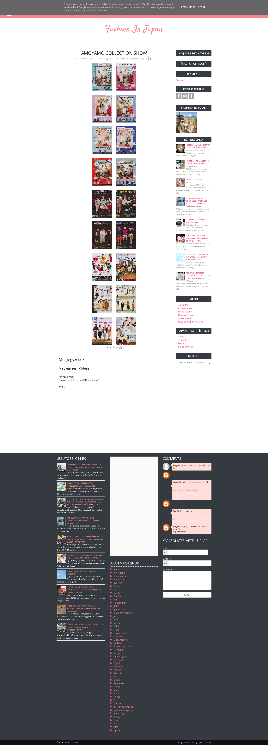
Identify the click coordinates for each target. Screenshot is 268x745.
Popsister (118, 666)
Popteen (117, 669)
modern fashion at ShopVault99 (185, 490)
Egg (115, 599)
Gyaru (181, 336)
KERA (116, 626)
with (115, 726)
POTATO (118, 659)
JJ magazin (118, 609)
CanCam (117, 596)
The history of (182, 511)
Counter (180, 80)
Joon (115, 619)
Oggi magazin (120, 656)
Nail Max (118, 643)
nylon (116, 723)
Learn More (188, 7)
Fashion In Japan (134, 29)
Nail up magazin (122, 646)
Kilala (116, 629)
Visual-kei (183, 340)
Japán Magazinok (105, 58)
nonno (116, 720)
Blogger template (186, 742)
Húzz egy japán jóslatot (190, 321)
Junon (116, 623)
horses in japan (179, 519)
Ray (115, 676)
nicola (116, 716)
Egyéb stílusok (185, 346)
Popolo (117, 663)
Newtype (118, 649)
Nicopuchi (118, 653)
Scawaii (117, 679)
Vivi (115, 700)
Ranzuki (117, 673)
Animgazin (119, 579)
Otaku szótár (185, 318)
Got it (201, 7)
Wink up (117, 703)
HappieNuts (119, 602)
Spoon (116, 693)
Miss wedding (120, 639)
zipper (144, 58)
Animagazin (119, 576)
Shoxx (116, 686)
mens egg (118, 713)
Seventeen (119, 683)
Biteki (116, 586)
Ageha (116, 569)
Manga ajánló (185, 311)
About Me (183, 304)
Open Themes (204, 742)
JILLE (116, 606)
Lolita (181, 343)
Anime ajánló (185, 308)
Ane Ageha (119, 572)
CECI (115, 589)
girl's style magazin (123, 706)
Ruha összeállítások (128, 58)
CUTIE (116, 592)
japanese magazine (123, 710)
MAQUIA (117, 636)
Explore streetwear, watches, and (190, 482)
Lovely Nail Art (121, 633)
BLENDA (117, 582)
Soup (116, 690)
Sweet (116, 696)
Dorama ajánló (186, 315)
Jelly (115, 616)
